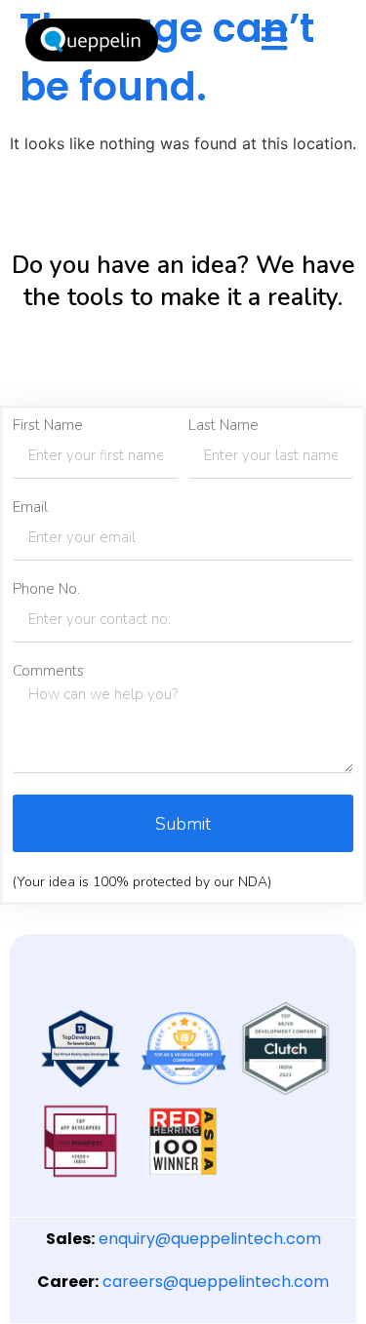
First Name (48, 425)
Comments (48, 671)
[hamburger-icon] (274, 40)
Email (30, 507)
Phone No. (46, 589)
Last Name (223, 425)
